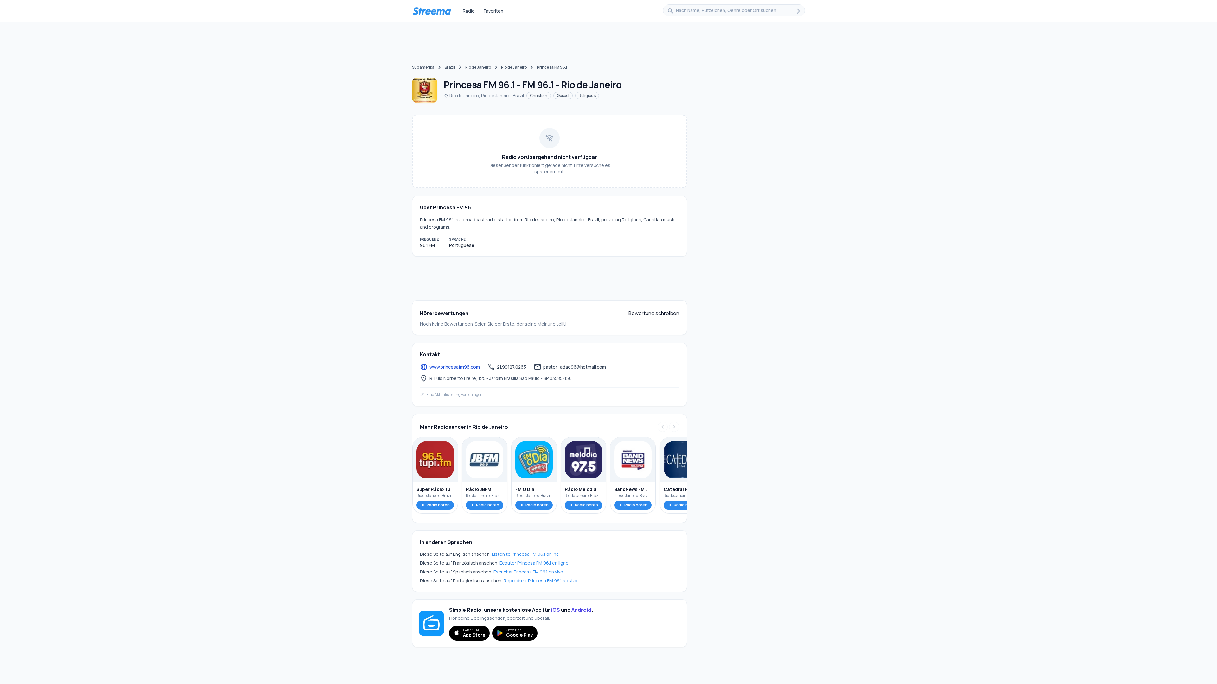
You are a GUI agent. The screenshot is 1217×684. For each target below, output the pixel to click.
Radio (469, 11)
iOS (555, 609)
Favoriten (493, 11)
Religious (587, 95)
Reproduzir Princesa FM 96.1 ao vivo (540, 581)
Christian (538, 95)
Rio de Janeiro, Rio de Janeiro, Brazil (484, 95)
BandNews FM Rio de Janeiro (633, 489)
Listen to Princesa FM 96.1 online (525, 554)
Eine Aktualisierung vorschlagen (451, 394)
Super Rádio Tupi (435, 489)
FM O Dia (524, 489)
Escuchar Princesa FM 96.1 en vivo (528, 572)
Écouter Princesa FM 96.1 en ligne (534, 563)
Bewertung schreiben (653, 313)
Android (581, 609)
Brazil (450, 67)
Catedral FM (677, 489)
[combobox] (734, 11)
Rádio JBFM (478, 489)
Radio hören (435, 505)
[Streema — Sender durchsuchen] (431, 11)
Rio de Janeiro (478, 67)
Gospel (563, 95)
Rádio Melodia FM (583, 489)
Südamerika (423, 67)
